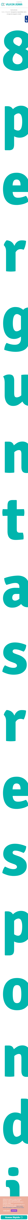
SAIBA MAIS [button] (6, 1210)
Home (3, 12)
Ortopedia (7, 12)
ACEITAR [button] (14, 1210)
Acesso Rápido (12, 1217)
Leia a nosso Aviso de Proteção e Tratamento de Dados (13, 1206)
